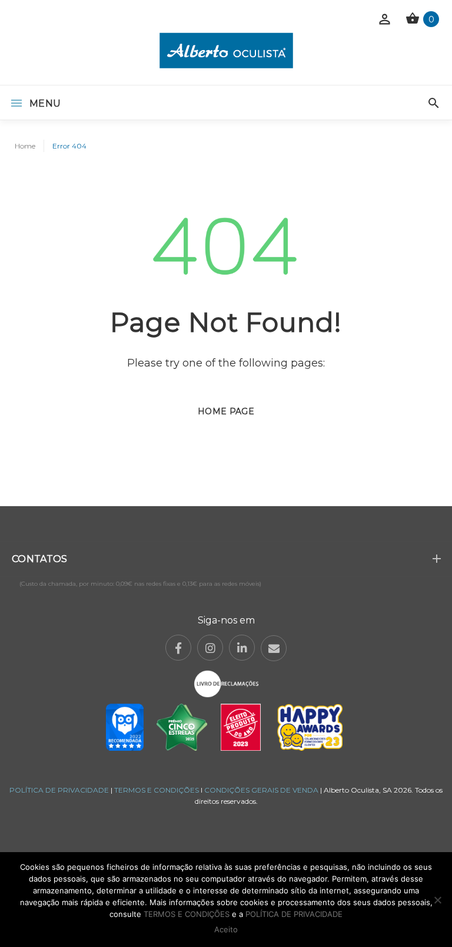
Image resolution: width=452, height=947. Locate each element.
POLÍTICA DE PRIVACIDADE (59, 790)
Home (25, 145)
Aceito (226, 929)
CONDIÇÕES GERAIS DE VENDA (262, 790)
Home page (226, 411)
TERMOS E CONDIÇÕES (156, 790)
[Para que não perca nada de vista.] (226, 50)
